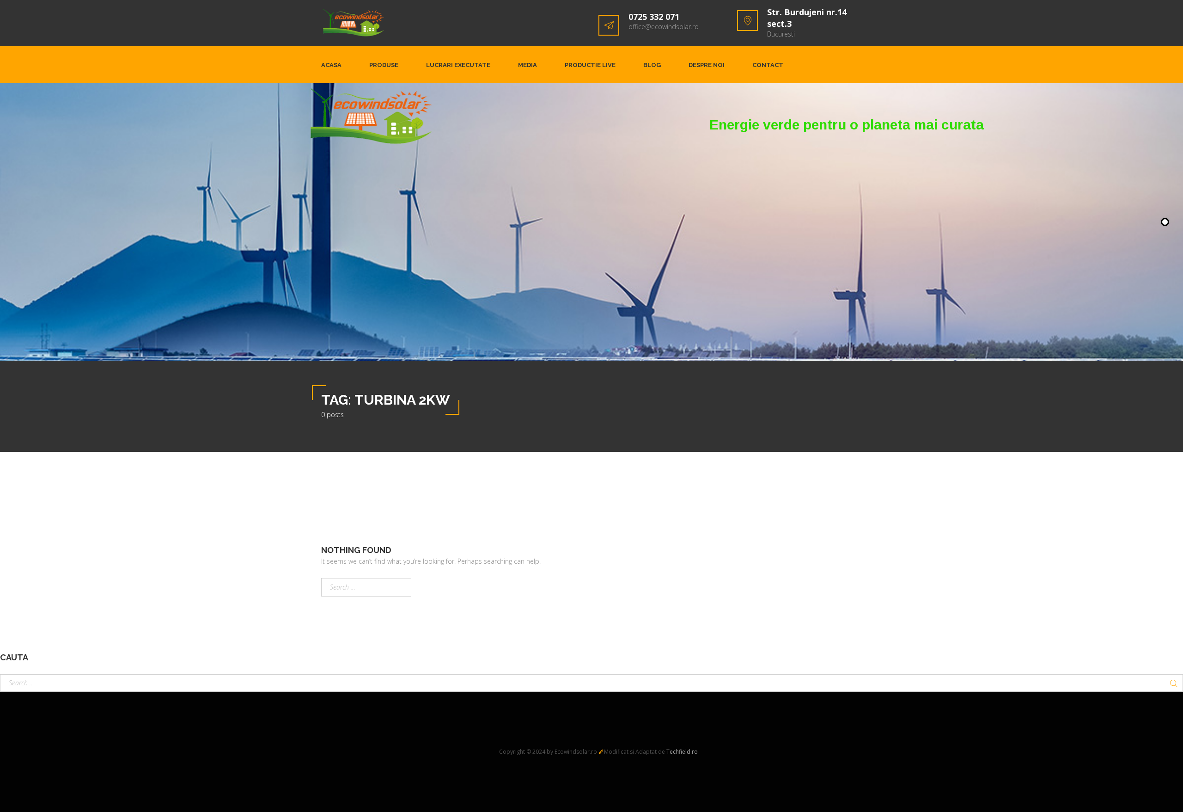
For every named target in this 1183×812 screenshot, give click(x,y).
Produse (383, 65)
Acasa (331, 65)
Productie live (590, 65)
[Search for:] (366, 587)
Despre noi (707, 65)
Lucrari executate (458, 65)
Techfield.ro (682, 752)
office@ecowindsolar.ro (663, 26)
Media (527, 65)
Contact (767, 65)
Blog (652, 65)
